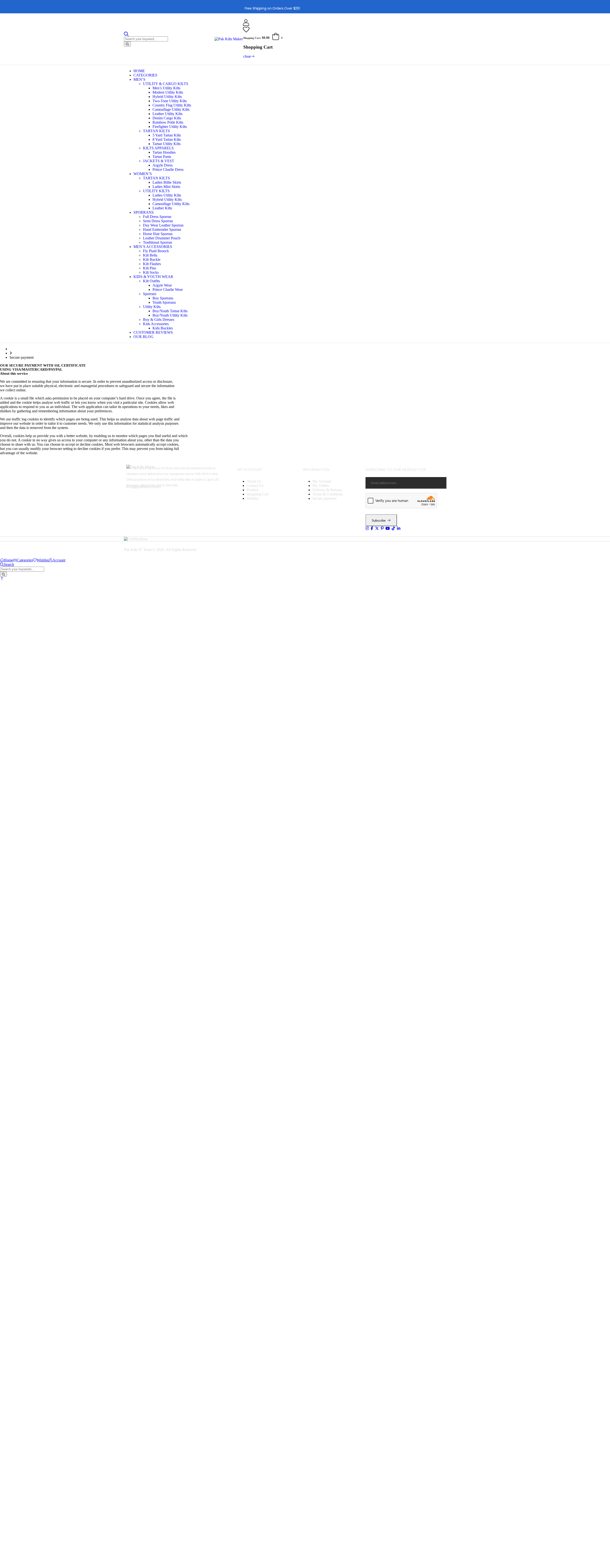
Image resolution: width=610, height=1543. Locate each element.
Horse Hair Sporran (158, 234)
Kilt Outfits (151, 281)
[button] (2, 579)
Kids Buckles (162, 328)
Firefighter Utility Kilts (169, 127)
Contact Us (255, 486)
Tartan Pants (161, 157)
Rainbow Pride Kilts (167, 122)
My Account (321, 481)
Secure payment (324, 498)
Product (252, 490)
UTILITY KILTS (156, 191)
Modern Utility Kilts (167, 92)
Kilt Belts (150, 255)
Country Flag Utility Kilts (171, 105)
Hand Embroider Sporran (162, 229)
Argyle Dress (162, 165)
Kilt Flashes (152, 264)
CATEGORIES (145, 75)
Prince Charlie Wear (167, 289)
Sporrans (149, 294)
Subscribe (379, 520)
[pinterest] (382, 528)
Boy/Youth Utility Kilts (170, 315)
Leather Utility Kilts (167, 114)
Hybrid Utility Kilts (167, 97)
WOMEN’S (142, 174)
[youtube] (388, 528)
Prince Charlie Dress (167, 169)
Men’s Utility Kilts (166, 88)
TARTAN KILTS (156, 131)
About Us (254, 481)
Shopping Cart (258, 494)
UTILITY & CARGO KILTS (165, 84)
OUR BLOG (143, 337)
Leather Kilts (162, 208)
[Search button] (127, 43)
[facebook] (372, 528)
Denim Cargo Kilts (166, 118)
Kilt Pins (149, 268)
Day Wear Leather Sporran (163, 225)
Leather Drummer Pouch (161, 238)
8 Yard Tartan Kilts (166, 139)
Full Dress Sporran (157, 217)
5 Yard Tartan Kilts (166, 135)
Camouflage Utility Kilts (170, 109)
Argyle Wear (162, 285)
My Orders (320, 486)
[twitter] (377, 528)
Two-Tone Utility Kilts (169, 101)
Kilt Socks (151, 272)
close (247, 56)
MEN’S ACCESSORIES (152, 247)
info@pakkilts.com (143, 486)
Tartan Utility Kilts (166, 144)
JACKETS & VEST (158, 161)
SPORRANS (143, 212)
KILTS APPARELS (158, 148)
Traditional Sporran (157, 242)
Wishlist (253, 498)
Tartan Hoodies (164, 152)
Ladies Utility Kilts (166, 195)
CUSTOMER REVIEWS (153, 332)
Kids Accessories (156, 324)
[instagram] (367, 528)
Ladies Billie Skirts (166, 182)
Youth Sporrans (164, 302)
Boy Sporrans (162, 298)
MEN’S (139, 79)
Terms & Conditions (327, 494)
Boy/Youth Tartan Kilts (170, 311)
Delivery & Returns (327, 490)
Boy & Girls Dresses (158, 320)
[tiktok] (393, 528)
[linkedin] (398, 528)
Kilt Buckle (151, 259)
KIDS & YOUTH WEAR (153, 277)
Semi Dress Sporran (158, 221)
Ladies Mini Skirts (166, 187)
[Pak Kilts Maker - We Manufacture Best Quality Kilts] (228, 39)
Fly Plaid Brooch (156, 251)
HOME (139, 71)
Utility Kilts (152, 307)
